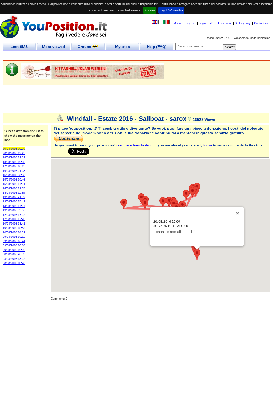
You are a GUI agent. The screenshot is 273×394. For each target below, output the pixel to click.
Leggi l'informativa (171, 10)
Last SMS (19, 47)
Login (202, 23)
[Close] (237, 213)
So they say (242, 23)
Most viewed (53, 47)
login (207, 145)
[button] (197, 254)
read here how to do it (134, 145)
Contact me (261, 23)
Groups (84, 47)
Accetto (150, 10)
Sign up (190, 23)
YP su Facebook (220, 23)
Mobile (178, 23)
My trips (122, 47)
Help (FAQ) (157, 47)
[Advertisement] (100, 56)
